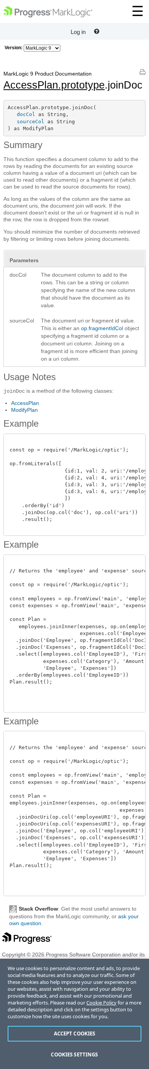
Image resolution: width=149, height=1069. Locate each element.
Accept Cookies (75, 1033)
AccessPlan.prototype (54, 85)
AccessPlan (25, 403)
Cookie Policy (101, 1002)
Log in (78, 32)
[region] (74, 1014)
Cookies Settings (74, 1054)
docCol (26, 114)
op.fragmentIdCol (102, 328)
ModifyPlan (24, 410)
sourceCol (30, 121)
